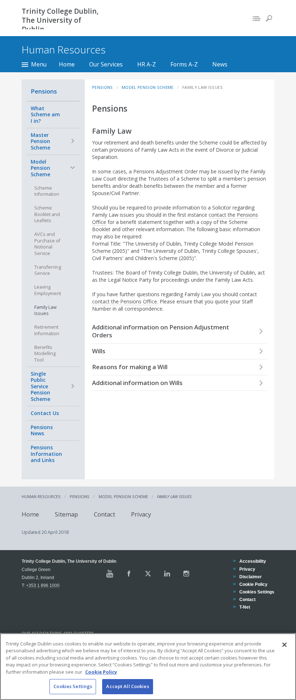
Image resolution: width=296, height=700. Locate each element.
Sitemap (66, 514)
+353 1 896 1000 (43, 585)
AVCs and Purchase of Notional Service (47, 243)
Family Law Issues (45, 310)
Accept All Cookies (127, 686)
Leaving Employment (47, 290)
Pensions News (42, 430)
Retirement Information (46, 330)
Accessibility (252, 561)
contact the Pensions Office (124, 301)
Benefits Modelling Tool (45, 353)
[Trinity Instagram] (186, 573)
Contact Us (45, 413)
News (219, 64)
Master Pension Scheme (40, 141)
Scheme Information (46, 191)
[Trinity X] (148, 573)
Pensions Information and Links (46, 453)
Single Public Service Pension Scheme (40, 386)
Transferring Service (47, 270)
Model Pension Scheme (40, 168)
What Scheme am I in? (45, 114)
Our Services (106, 64)
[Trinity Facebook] (129, 573)
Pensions (44, 91)
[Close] (284, 645)
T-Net (244, 607)
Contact (104, 514)
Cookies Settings (72, 686)
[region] (148, 666)
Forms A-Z (184, 64)
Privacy (141, 514)
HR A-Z (146, 64)
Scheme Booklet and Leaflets (47, 214)
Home (67, 64)
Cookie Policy (253, 584)
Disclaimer (250, 576)
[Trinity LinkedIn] (167, 573)
